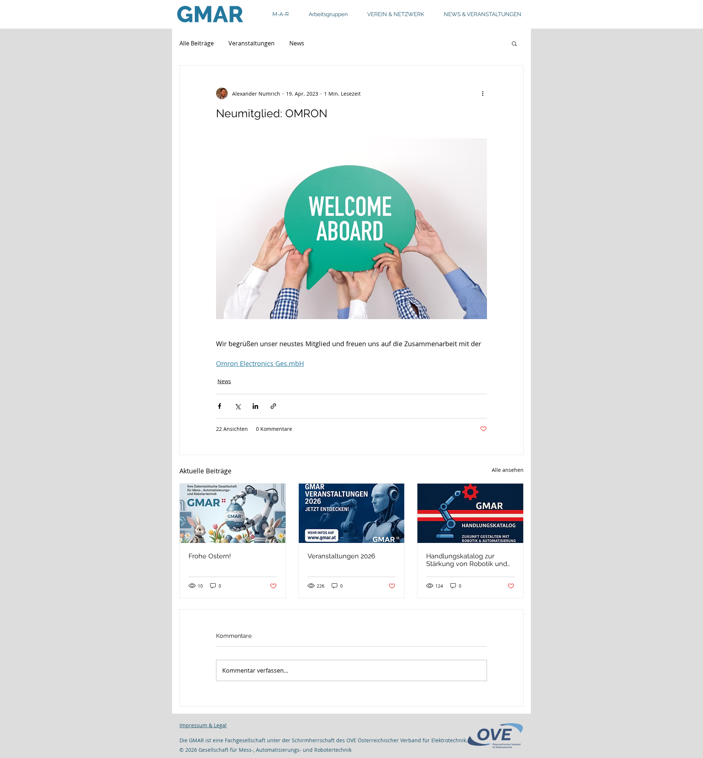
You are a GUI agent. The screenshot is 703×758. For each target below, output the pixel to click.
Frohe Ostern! (210, 556)
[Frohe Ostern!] (233, 513)
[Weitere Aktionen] (482, 93)
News (296, 43)
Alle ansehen (508, 469)
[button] (514, 43)
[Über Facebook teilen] (219, 406)
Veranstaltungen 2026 (341, 556)
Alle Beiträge (196, 43)
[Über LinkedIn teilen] (255, 406)
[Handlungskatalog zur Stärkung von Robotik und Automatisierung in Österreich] (470, 513)
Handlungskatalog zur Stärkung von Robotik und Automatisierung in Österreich (466, 559)
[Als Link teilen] (273, 406)
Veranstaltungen (251, 43)
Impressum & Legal (203, 725)
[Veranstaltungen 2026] (352, 513)
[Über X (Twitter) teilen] (237, 406)
